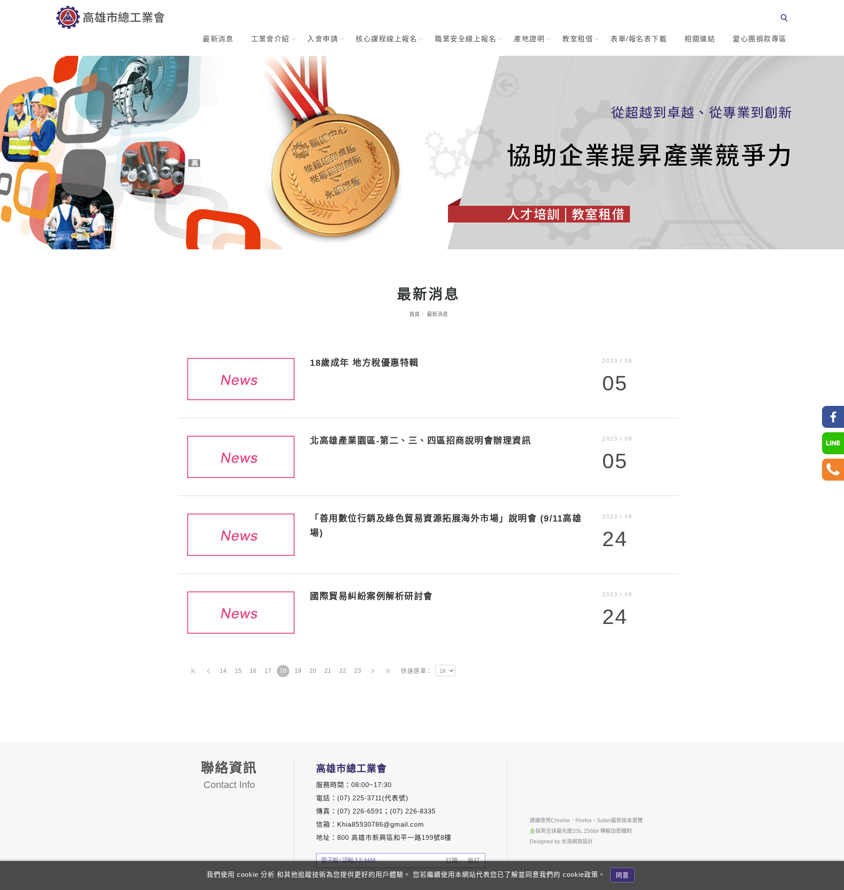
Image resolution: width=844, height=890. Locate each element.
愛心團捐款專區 (760, 39)
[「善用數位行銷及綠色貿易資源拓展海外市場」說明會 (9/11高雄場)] (241, 534)
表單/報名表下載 (639, 39)
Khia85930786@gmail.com (380, 824)
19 (298, 671)
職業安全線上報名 (465, 39)
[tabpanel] (422, 152)
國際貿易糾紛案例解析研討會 (371, 596)
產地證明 (529, 39)
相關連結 (699, 39)
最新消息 (218, 39)
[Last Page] (388, 671)
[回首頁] (110, 17)
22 (343, 671)
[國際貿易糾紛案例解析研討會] (241, 612)
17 (268, 671)
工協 (833, 740)
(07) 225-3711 (359, 798)
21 (328, 671)
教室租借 (577, 39)
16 (253, 671)
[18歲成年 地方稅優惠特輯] (241, 378)
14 (223, 671)
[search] (785, 19)
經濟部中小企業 (833, 796)
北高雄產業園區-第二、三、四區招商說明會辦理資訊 (420, 440)
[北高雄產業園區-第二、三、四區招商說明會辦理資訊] (241, 456)
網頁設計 (582, 842)
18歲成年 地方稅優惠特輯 (364, 363)
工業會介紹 (270, 39)
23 (358, 671)
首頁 (414, 314)
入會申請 (322, 39)
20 (313, 671)
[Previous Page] (208, 671)
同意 (622, 875)
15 (238, 671)
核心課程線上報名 (386, 39)
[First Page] (193, 671)
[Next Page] (373, 671)
